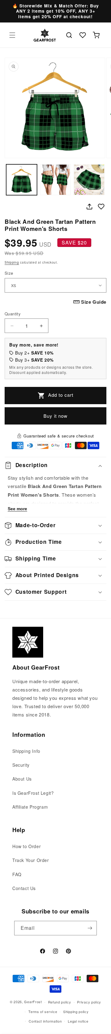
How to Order (26, 846)
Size (9, 273)
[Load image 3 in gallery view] (89, 179)
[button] (12, 35)
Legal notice (78, 1021)
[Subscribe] (90, 928)
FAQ (17, 874)
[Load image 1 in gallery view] (21, 179)
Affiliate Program (30, 807)
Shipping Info (26, 751)
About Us (22, 779)
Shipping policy (76, 1011)
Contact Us (24, 888)
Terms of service (42, 1011)
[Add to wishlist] (101, 206)
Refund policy (59, 1001)
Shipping (12, 262)
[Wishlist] (82, 35)
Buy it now (55, 415)
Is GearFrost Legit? (33, 793)
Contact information (45, 1021)
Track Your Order (30, 860)
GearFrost (33, 1001)
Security (21, 765)
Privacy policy (89, 1001)
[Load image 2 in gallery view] (55, 179)
